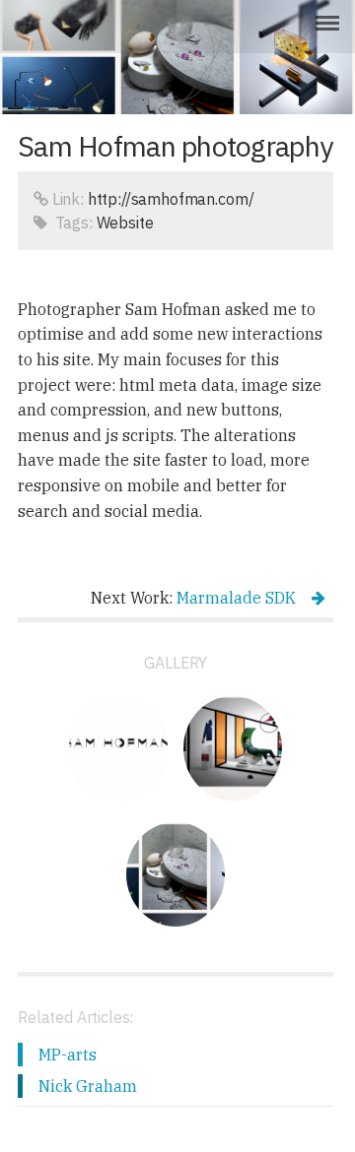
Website (125, 222)
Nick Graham (87, 1086)
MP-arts (67, 1054)
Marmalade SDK (236, 598)
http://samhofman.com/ (171, 199)
